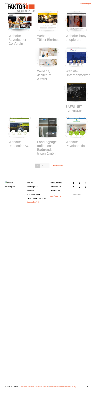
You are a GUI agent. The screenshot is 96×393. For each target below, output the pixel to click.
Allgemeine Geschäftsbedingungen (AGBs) (63, 387)
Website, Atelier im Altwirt (44, 75)
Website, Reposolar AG (19, 144)
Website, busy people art (76, 38)
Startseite (24, 387)
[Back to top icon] (88, 386)
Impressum (31, 387)
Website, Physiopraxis (75, 144)
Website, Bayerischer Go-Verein (17, 40)
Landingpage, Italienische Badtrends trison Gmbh (47, 148)
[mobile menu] (87, 8)
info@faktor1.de (33, 202)
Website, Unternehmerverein (80, 73)
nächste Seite (58, 166)
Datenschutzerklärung (42, 387)
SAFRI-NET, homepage (74, 108)
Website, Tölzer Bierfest (48, 38)
